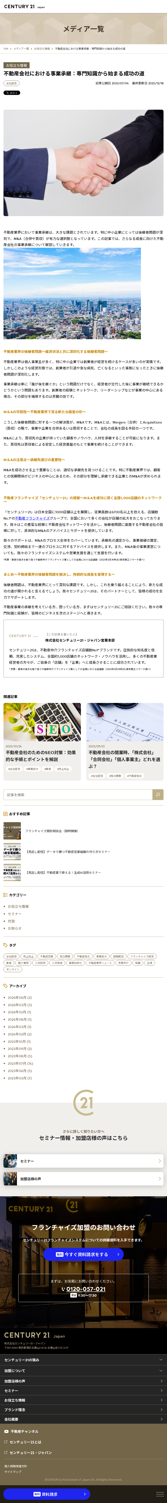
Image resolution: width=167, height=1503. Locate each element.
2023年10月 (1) (19, 1041)
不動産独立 (83, 956)
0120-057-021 (85, 1289)
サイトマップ (12, 1472)
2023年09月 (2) (20, 1048)
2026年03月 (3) (20, 1004)
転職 (137, 963)
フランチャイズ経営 (142, 956)
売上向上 (28, 956)
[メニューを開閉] (160, 1494)
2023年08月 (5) (20, 1055)
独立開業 (65, 956)
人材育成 (57, 963)
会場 (149, 963)
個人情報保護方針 (15, 1466)
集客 (9, 963)
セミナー (15, 913)
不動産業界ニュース (100, 963)
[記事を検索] (157, 794)
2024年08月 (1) (20, 1019)
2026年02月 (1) (19, 1011)
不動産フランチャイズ (32, 518)
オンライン (12, 969)
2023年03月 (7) (20, 1078)
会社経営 (11, 83)
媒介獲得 (23, 963)
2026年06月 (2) (20, 997)
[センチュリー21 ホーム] (27, 7)
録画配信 (118, 956)
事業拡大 (101, 956)
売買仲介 (123, 963)
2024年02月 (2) (20, 1034)
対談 (11, 921)
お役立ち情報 (16, 65)
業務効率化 (75, 963)
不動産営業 (46, 956)
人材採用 (40, 963)
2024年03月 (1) (19, 1026)
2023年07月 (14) (20, 1063)
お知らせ (15, 928)
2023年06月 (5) (20, 1070)
